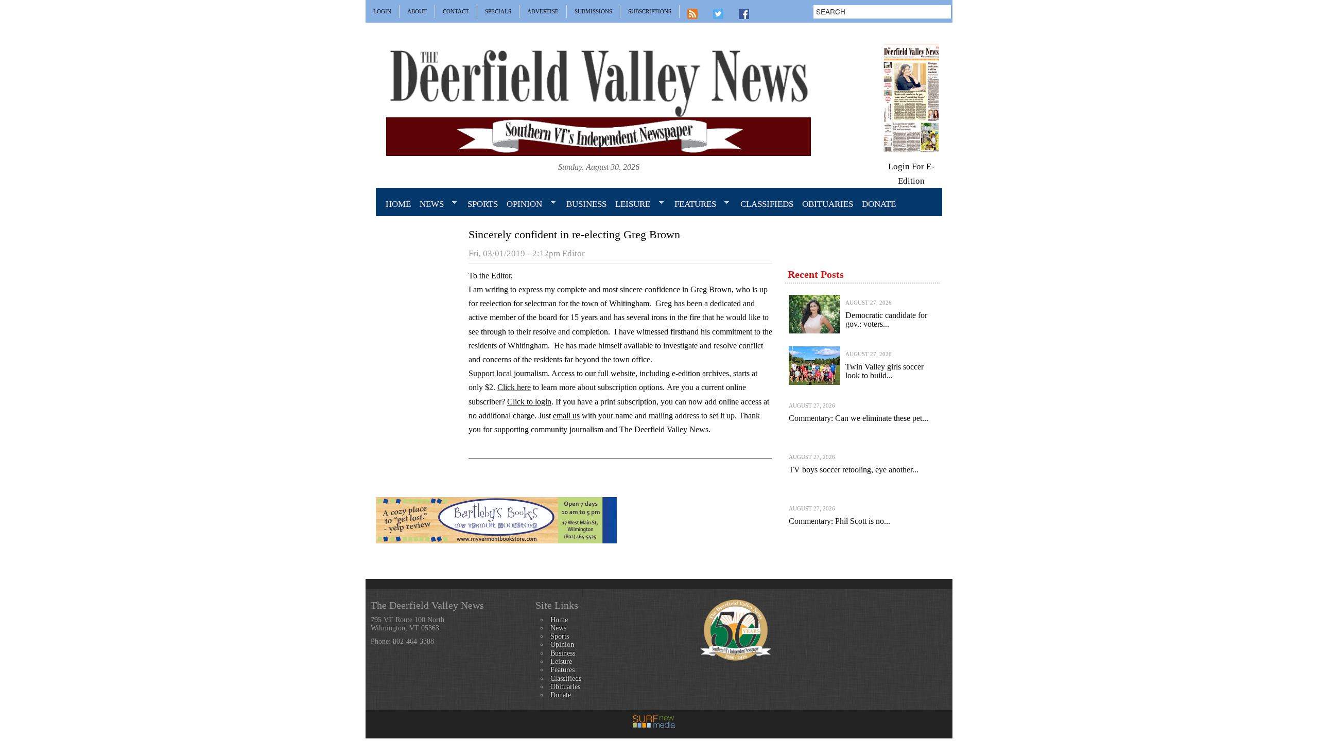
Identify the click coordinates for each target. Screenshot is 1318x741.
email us (566, 415)
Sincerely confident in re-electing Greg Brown (574, 234)
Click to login (529, 401)
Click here (514, 387)
